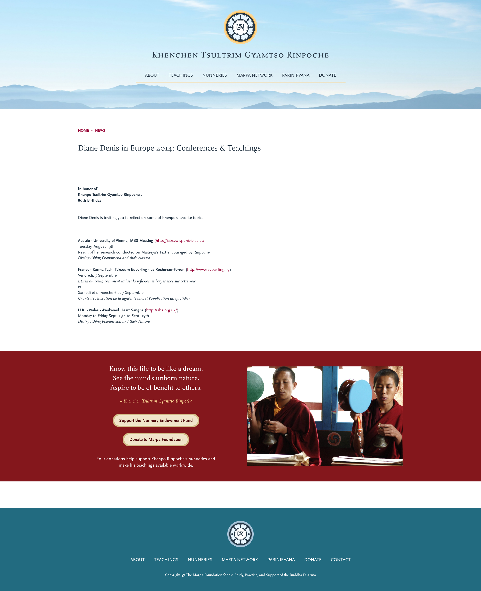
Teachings (181, 75)
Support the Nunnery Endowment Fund (156, 420)
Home (83, 130)
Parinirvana (295, 75)
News (100, 130)
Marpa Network (254, 75)
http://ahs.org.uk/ (161, 310)
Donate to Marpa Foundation (156, 439)
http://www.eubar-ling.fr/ (208, 269)
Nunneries (214, 75)
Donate (327, 75)
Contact (341, 559)
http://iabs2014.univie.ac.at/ (180, 240)
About (152, 75)
